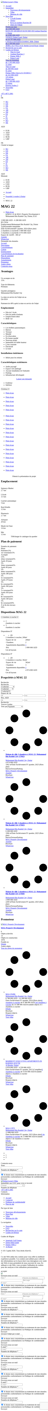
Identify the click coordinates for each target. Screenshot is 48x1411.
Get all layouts (11, 650)
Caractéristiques (7, 247)
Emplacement (6, 252)
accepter (4, 1271)
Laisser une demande (24, 379)
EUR (7, 131)
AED (8, 133)
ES (7, 114)
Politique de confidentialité (15, 1202)
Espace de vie (6, 693)
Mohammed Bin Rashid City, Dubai (19, 760)
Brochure (9, 775)
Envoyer (4, 1179)
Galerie (3, 250)
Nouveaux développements (16, 1212)
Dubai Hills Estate (12, 1243)
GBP (7, 139)
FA (7, 108)
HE (7, 123)
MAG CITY (10, 1128)
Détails (3, 944)
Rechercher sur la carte (14, 1230)
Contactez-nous (6, 266)
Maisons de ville (12, 1218)
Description (5, 245)
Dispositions (5, 258)
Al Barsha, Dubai (12, 1065)
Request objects (11, 1013)
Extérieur (9, 383)
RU (7, 102)
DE (7, 106)
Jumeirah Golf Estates (14, 1240)
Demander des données (9, 241)
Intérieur (9, 385)
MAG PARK (10, 994)
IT (6, 116)
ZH (7, 112)
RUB (8, 137)
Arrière (9, 704)
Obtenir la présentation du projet (24, 476)
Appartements (6, 260)
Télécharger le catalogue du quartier (24, 536)
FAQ (7, 1228)
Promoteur (5, 262)
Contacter (9, 1200)
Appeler (4, 237)
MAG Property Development (16, 771)
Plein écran (10, 212)
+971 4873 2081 (7, 94)
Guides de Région (12, 1233)
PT (7, 119)
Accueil (4, 243)
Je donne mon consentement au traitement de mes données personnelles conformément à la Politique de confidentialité (23, 1176)
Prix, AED (5, 698)
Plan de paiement (7, 256)
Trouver (4, 704)
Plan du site (10, 1204)
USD (7, 135)
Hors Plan (9, 1214)
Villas (8, 1216)
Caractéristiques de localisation (12, 254)
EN (7, 104)
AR (7, 110)
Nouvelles (9, 1226)
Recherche (5, 682)
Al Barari (9, 1247)
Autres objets (6, 264)
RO (7, 121)
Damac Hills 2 (11, 1245)
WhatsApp (5, 239)
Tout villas (9, 1017)
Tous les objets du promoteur (11, 948)
